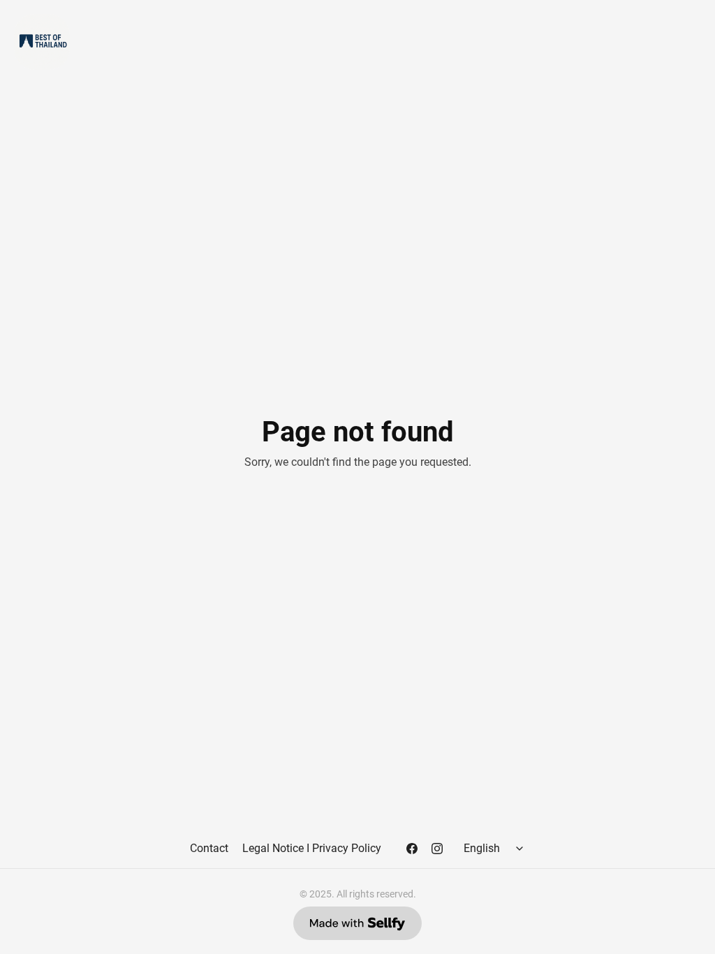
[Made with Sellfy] (357, 923)
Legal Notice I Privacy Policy (311, 848)
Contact (209, 848)
